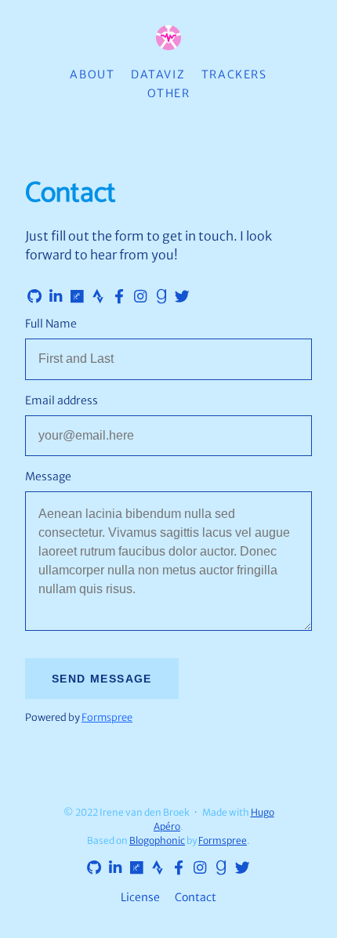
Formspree (107, 717)
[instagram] (137, 297)
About (92, 74)
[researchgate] (73, 297)
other (168, 93)
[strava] (95, 297)
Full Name (51, 324)
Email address (61, 400)
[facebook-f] (116, 297)
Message (48, 476)
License (140, 897)
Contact (195, 897)
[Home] (168, 39)
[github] (31, 297)
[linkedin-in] (52, 297)
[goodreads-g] (158, 297)
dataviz (158, 74)
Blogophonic (157, 840)
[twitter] (179, 297)
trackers (234, 74)
